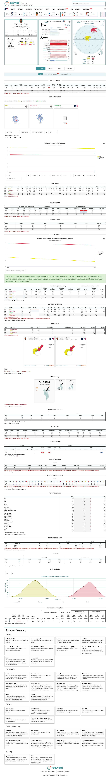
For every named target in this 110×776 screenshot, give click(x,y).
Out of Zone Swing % (8, 522)
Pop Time (8, 730)
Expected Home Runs (55, 459)
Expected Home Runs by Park (55, 475)
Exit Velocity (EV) (10, 639)
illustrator (13, 9)
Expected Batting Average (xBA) (65, 647)
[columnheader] (7, 85)
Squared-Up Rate (86, 683)
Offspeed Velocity (8, 517)
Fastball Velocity (7, 514)
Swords (33, 694)
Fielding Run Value (36, 740)
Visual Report (10, 43)
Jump (83, 730)
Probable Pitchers (38, 9)
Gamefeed (20, 9)
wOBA (5, 504)
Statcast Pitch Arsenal (55, 97)
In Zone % (6, 519)
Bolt (32, 756)
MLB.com (67, 771)
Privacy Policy (52, 771)
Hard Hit (84, 639)
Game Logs (69, 68)
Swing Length (60, 674)
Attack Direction (35, 683)
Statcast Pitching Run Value (55, 409)
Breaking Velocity (8, 516)
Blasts (7, 694)
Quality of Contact (55, 220)
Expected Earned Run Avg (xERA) (40, 718)
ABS (72, 9)
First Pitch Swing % (8, 526)
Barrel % (6, 511)
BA (5, 498)
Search (47, 9)
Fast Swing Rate (35, 674)
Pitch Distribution (55, 569)
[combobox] (89, 4)
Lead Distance (60, 730)
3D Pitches (10, 45)
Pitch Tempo (55, 553)
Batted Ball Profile (55, 203)
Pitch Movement (55, 234)
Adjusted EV (34, 658)
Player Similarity (11, 46)
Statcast (41, 68)
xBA (5, 500)
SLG (5, 501)
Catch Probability (61, 740)
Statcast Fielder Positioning (55, 537)
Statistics (77, 9)
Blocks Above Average (88, 740)
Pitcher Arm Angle (55, 377)
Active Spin (60, 708)
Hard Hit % (6, 507)
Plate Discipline (55, 427)
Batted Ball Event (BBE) (37, 647)
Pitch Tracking (55, 183)
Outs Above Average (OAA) (13, 740)
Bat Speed (8, 674)
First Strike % (7, 525)
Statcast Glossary (16, 630)
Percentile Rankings (55, 441)
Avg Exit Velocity (7, 509)
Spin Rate (84, 708)
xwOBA (5, 506)
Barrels (59, 639)
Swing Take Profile (11, 48)
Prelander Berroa (21, 24)
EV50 (7, 658)
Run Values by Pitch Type (55, 304)
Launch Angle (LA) (36, 639)
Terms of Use (43, 771)
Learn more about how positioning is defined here (14, 549)
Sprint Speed (9, 756)
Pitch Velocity (9, 708)
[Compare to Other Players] (64, 20)
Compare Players (61, 9)
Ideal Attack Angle (11, 683)
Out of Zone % (7, 520)
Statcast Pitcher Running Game (55, 608)
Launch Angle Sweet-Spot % (10, 510)
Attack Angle (85, 674)
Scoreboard (29, 9)
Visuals (53, 9)
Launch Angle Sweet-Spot (13, 647)
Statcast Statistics (55, 80)
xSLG (5, 503)
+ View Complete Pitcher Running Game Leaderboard (15, 623)
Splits (59, 68)
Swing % (6, 528)
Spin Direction (55, 323)
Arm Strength (35, 730)
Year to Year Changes (55, 493)
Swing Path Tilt (61, 683)
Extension (8, 718)
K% (5, 529)
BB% (5, 531)
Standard (50, 68)
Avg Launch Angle (8, 513)
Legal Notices (60, 771)
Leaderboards (87, 9)
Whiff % (6, 523)
